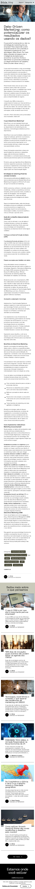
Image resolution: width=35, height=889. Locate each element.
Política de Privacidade (10, 886)
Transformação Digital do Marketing (15, 555)
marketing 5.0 (18, 565)
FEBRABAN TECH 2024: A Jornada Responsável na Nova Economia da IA (16, 742)
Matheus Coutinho (17, 755)
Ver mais (16, 857)
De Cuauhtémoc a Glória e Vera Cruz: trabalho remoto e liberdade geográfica (16, 784)
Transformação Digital (18, 551)
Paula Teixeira (16, 800)
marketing (8, 565)
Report (21, 2)
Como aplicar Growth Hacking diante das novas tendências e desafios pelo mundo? (17, 829)
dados (7, 558)
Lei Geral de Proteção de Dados (14, 241)
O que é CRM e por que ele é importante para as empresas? (16, 612)
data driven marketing (18, 558)
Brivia (11, 576)
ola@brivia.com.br (17, 878)
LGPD (22, 561)
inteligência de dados (11, 561)
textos (24, 515)
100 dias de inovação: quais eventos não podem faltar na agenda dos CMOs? (17, 654)
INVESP (23, 178)
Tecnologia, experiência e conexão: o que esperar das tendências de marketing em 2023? (17, 699)
